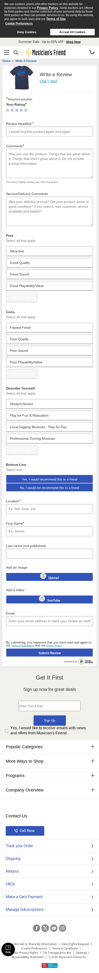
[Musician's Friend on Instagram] (62, 928)
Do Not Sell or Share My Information (33, 944)
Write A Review (25, 61)
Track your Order (19, 846)
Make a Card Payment (24, 896)
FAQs (10, 884)
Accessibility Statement (28, 957)
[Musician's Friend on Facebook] (36, 928)
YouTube (53, 600)
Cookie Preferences (19, 23)
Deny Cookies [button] (26, 32)
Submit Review (49, 653)
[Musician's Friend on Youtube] (54, 928)
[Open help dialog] (8, 949)
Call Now (27, 830)
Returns (12, 871)
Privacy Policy (47, 8)
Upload (53, 578)
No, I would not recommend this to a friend (49, 488)
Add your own (20, 297)
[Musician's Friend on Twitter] (45, 928)
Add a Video (15, 590)
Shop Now (73, 42)
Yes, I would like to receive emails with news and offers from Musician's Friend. (48, 730)
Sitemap (81, 953)
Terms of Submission (22, 645)
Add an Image (16, 567)
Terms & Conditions (65, 948)
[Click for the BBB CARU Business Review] (50, 965)
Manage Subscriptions (24, 909)
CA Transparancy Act (57, 953)
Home (6, 61)
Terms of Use (56, 19)
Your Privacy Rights (25, 953)
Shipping (13, 858)
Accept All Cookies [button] (72, 32)
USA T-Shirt (48, 81)
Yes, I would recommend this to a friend (49, 479)
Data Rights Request (75, 944)
